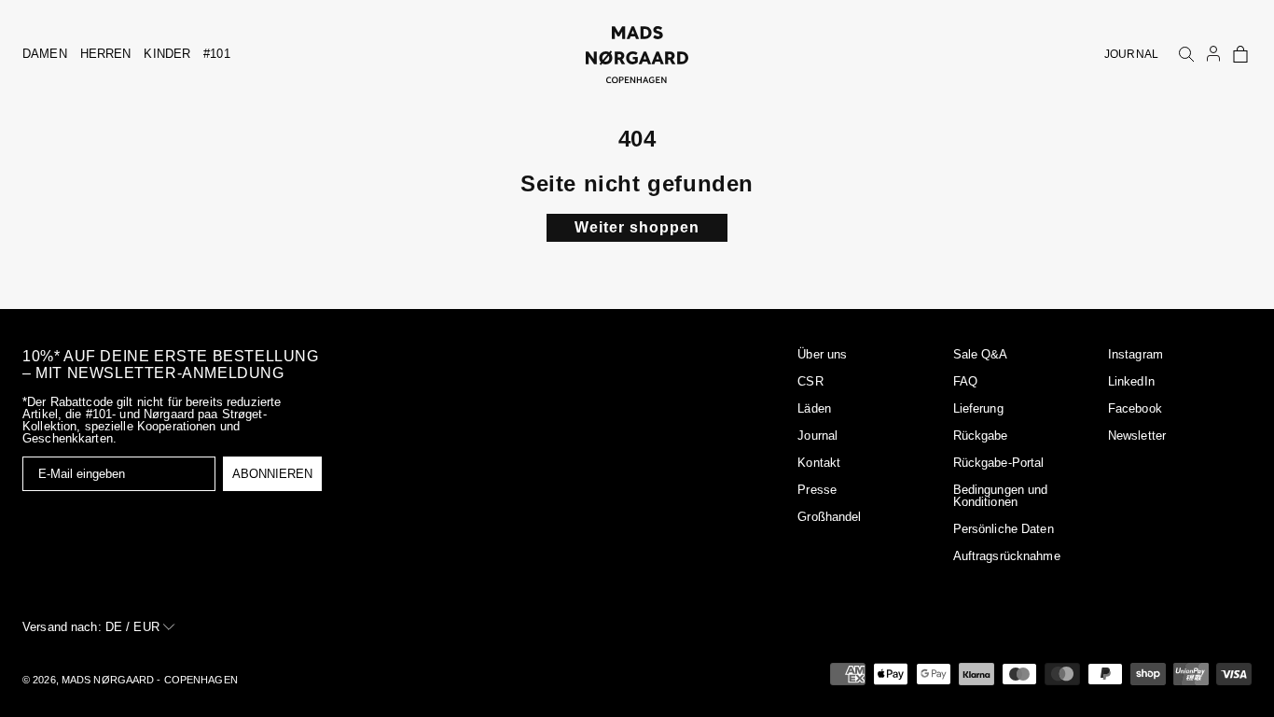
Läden (814, 408)
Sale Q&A (980, 354)
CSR (810, 381)
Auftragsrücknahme (1006, 556)
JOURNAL (1131, 54)
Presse (817, 490)
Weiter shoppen (637, 227)
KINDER (167, 54)
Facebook (1135, 408)
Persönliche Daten (1003, 529)
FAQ (965, 381)
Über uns (822, 354)
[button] (1240, 54)
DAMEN (44, 54)
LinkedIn (1131, 381)
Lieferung (978, 408)
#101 (216, 54)
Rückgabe (980, 436)
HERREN (106, 54)
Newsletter (1137, 436)
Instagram (1135, 354)
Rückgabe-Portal (999, 463)
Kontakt (818, 463)
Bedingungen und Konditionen (1000, 496)
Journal (817, 436)
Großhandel (829, 517)
